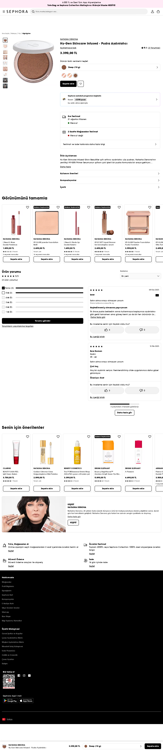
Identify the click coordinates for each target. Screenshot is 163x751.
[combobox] (140, 276)
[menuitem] (152, 11)
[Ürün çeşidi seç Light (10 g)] (64, 75)
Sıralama (124, 271)
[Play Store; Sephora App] (10, 700)
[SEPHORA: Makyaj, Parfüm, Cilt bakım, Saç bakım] (17, 11)
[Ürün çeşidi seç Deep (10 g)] (75, 75)
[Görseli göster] (5, 40)
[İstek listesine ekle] (27, 207)
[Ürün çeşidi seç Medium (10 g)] (69, 75)
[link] (42, 321)
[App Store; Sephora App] (26, 700)
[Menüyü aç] (4, 11)
